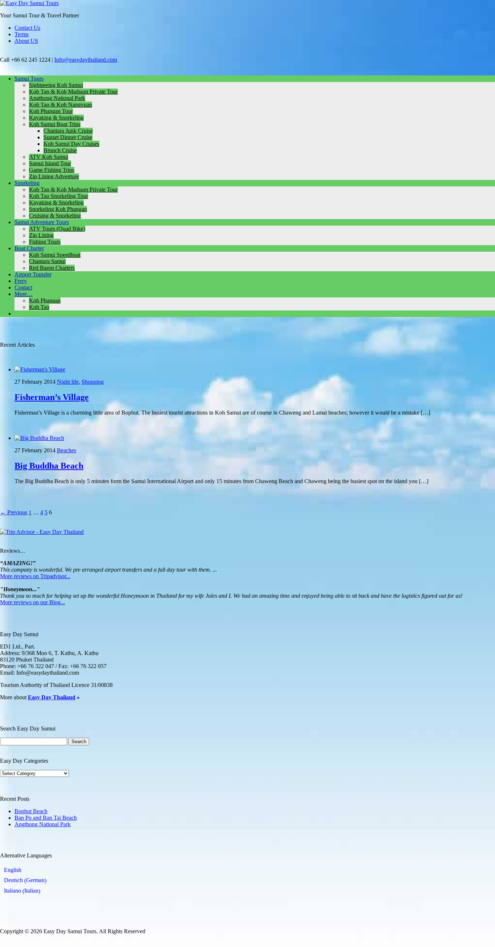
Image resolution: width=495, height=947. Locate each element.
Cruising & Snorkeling (55, 216)
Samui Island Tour (50, 163)
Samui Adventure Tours (41, 222)
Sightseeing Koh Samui (56, 85)
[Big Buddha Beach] (39, 438)
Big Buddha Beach (48, 465)
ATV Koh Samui (48, 157)
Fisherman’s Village (51, 397)
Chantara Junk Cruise (68, 131)
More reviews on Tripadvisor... (35, 576)
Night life (68, 382)
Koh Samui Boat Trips (54, 124)
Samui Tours (28, 78)
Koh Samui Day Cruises (71, 144)
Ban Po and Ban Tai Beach (45, 818)
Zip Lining (41, 235)
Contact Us (27, 28)
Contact (23, 287)
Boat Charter (29, 248)
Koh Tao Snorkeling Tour (58, 196)
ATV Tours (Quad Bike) (57, 229)
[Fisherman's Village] (39, 369)
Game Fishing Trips (51, 170)
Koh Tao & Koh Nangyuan (60, 105)
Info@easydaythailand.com (85, 60)
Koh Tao (39, 307)
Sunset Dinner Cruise (67, 137)
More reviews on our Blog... (32, 602)
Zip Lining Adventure (54, 176)
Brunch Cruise (60, 150)
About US (26, 41)
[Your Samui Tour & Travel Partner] (29, 3)
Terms (21, 34)
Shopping (93, 382)
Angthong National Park (57, 98)
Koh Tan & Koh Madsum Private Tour (73, 91)
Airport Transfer (32, 274)
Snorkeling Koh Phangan (58, 209)
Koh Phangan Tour (51, 111)
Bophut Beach (30, 811)
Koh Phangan (45, 300)
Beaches (66, 450)
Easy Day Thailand (51, 697)
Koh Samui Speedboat (54, 255)
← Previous (13, 512)
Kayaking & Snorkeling (56, 118)
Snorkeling (26, 183)
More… (23, 294)
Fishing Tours (45, 242)
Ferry (20, 281)
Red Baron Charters (52, 268)
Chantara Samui (47, 261)
